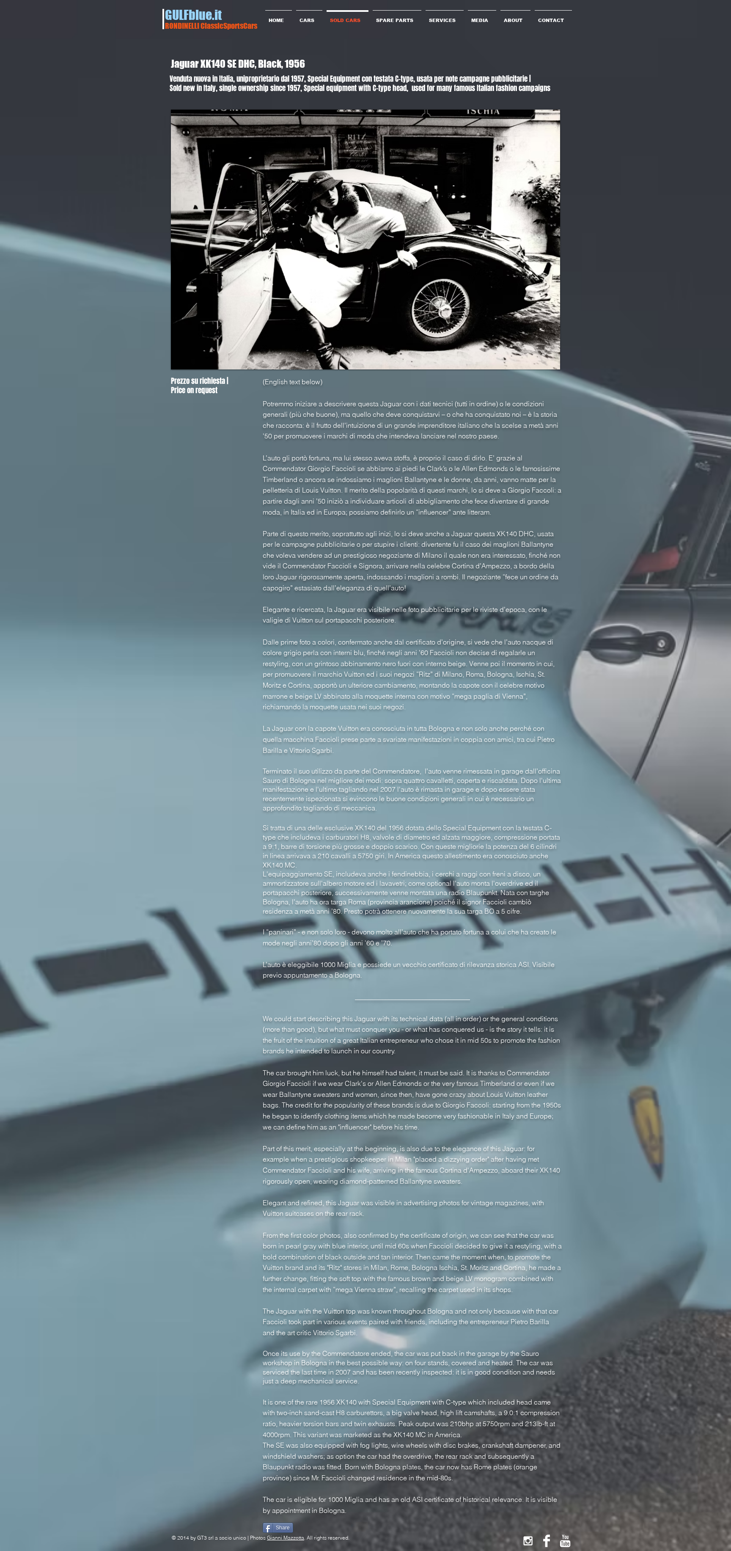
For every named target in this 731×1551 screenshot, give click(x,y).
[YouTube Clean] (565, 1540)
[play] (539, 362)
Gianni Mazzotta (285, 1537)
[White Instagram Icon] (528, 1540)
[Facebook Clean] (546, 1540)
